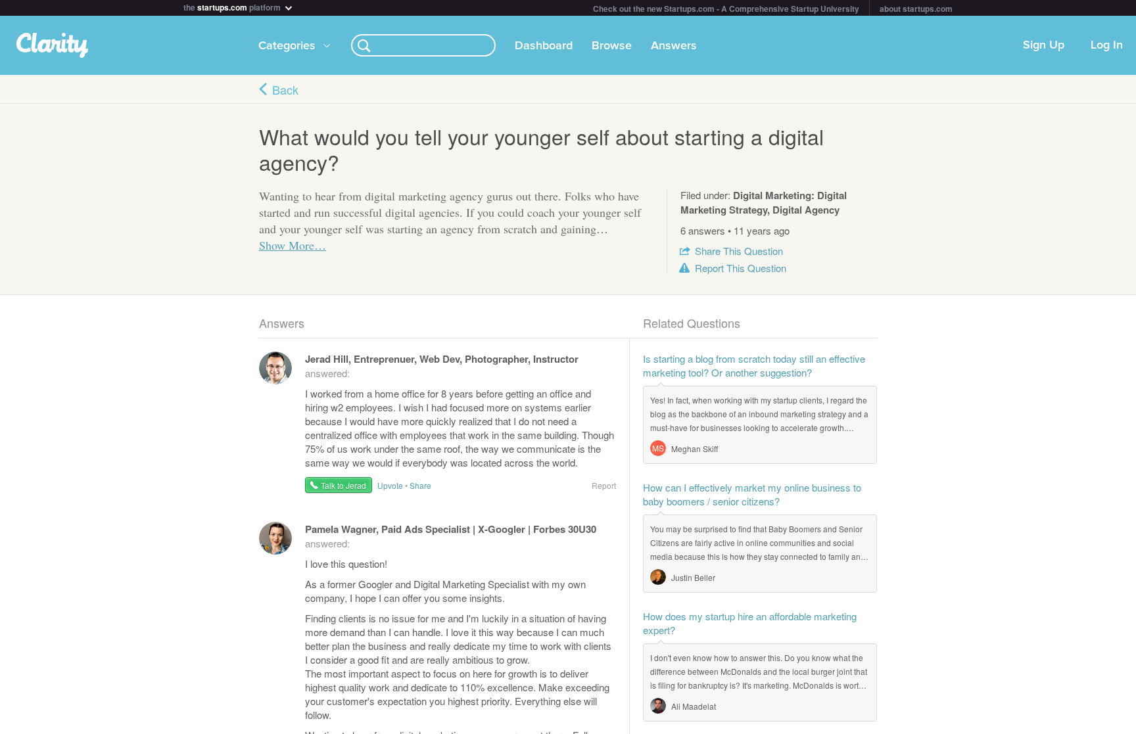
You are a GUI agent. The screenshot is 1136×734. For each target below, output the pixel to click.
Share (739, 251)
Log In (1107, 45)
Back (285, 89)
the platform (233, 6)
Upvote (390, 485)
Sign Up (1043, 45)
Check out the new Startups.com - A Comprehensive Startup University (726, 8)
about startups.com (916, 8)
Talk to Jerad (343, 485)
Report (740, 268)
